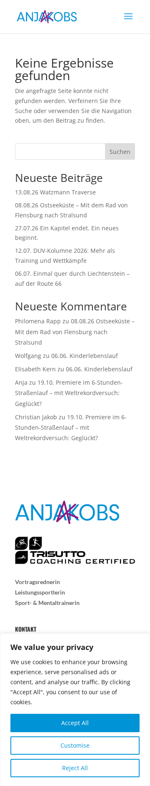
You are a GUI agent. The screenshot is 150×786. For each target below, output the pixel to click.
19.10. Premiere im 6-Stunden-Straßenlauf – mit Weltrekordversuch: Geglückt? (69, 392)
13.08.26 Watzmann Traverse (55, 192)
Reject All (75, 768)
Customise (75, 745)
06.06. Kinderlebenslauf (84, 356)
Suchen (120, 152)
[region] (75, 709)
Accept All (75, 723)
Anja (21, 382)
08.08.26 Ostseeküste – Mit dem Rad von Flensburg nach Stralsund (75, 331)
